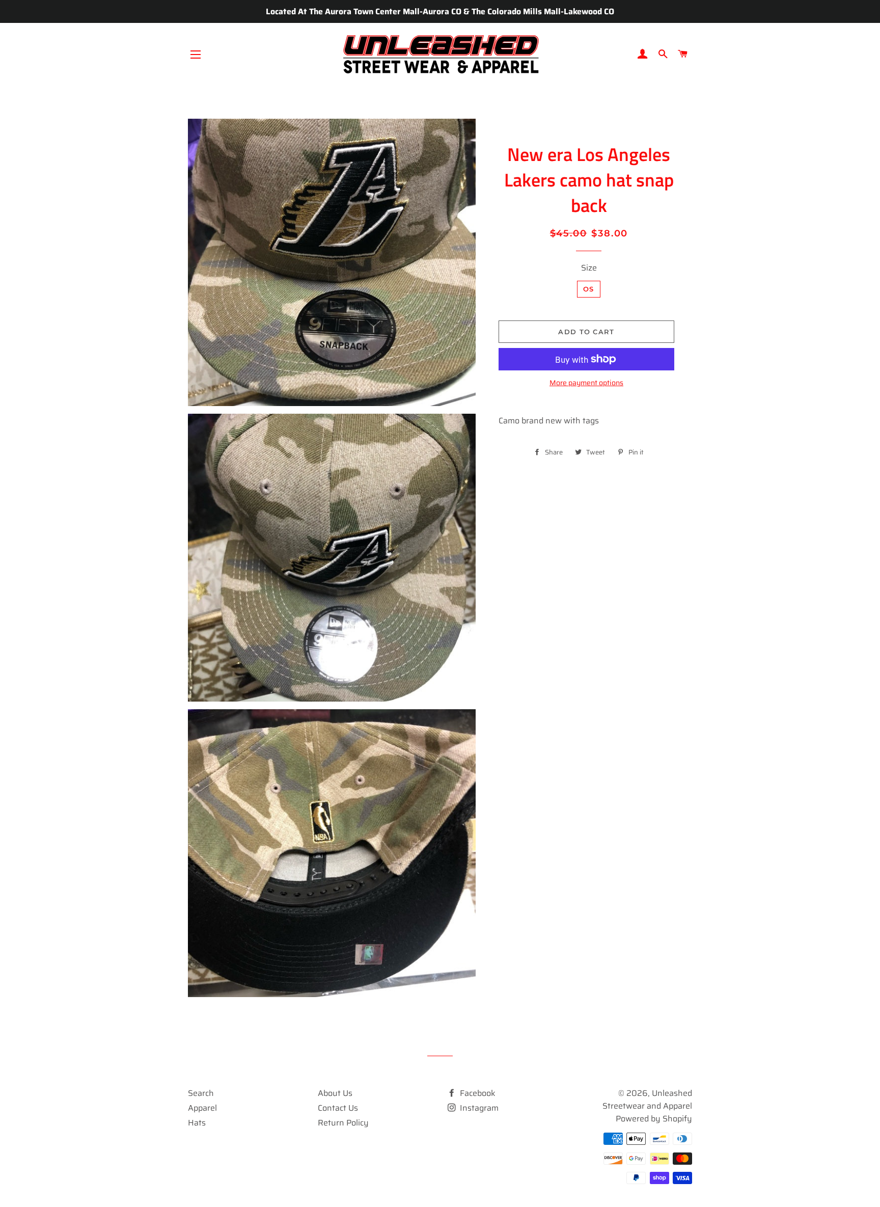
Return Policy (343, 1122)
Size (589, 267)
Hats (197, 1122)
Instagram (478, 1108)
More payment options (586, 383)
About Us (335, 1093)
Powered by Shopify (654, 1118)
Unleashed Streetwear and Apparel (647, 1099)
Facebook (477, 1093)
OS (588, 289)
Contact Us (338, 1108)
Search (201, 1093)
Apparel (202, 1108)
